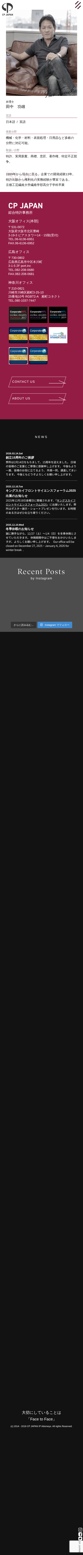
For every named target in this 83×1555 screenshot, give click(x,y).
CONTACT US (23, 381)
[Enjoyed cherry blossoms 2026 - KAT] (41, 597)
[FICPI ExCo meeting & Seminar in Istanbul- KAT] (17, 597)
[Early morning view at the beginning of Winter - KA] (41, 612)
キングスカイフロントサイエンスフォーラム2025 (41, 503)
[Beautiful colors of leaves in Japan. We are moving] (66, 612)
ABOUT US (21, 398)
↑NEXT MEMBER (80, 777)
